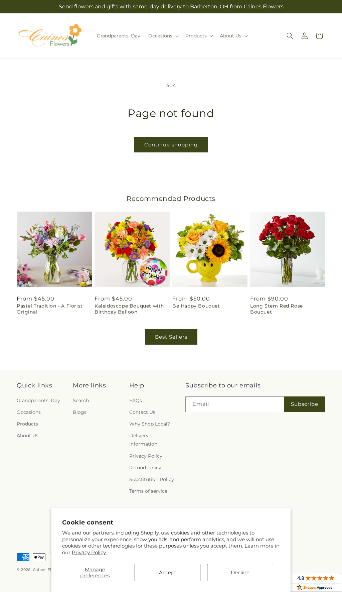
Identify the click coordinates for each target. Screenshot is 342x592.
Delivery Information (143, 440)
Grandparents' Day (38, 400)
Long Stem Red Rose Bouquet (276, 309)
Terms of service (148, 491)
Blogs (80, 412)
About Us (27, 436)
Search (81, 400)
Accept (167, 572)
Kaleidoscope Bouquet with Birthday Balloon (129, 309)
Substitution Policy (151, 479)
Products (27, 424)
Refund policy (145, 468)
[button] (162, 36)
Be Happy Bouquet (196, 306)
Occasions (29, 412)
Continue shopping (171, 144)
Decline (240, 572)
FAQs (135, 400)
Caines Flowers (48, 569)
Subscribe (304, 404)
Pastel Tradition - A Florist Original (50, 309)
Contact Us (142, 412)
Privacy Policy (89, 552)
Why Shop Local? (149, 424)
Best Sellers (171, 337)
